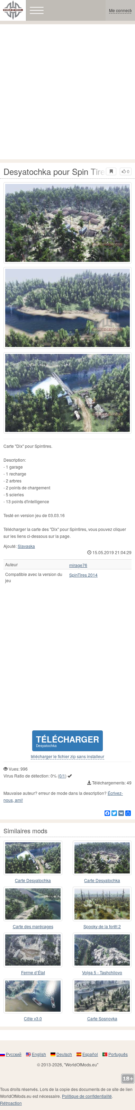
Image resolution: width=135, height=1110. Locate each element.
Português (118, 1054)
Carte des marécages (33, 926)
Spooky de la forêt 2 (102, 926)
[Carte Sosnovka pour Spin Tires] (102, 996)
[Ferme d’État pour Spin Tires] (32, 950)
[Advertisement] (67, 91)
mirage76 (78, 565)
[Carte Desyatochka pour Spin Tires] (32, 858)
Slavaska (26, 546)
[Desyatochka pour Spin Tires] (67, 223)
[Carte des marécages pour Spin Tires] (32, 904)
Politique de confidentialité (87, 1096)
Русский (13, 1054)
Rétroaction (11, 1103)
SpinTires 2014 (83, 575)
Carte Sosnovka (102, 1018)
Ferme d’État (33, 972)
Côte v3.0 (33, 1018)
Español (90, 1054)
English (39, 1054)
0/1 (62, 776)
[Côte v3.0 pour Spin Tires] (32, 996)
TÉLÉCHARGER (67, 740)
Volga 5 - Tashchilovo (102, 972)
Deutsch (64, 1054)
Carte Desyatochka (33, 880)
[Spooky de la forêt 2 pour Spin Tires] (102, 904)
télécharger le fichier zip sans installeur (67, 756)
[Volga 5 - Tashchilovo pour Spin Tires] (102, 950)
